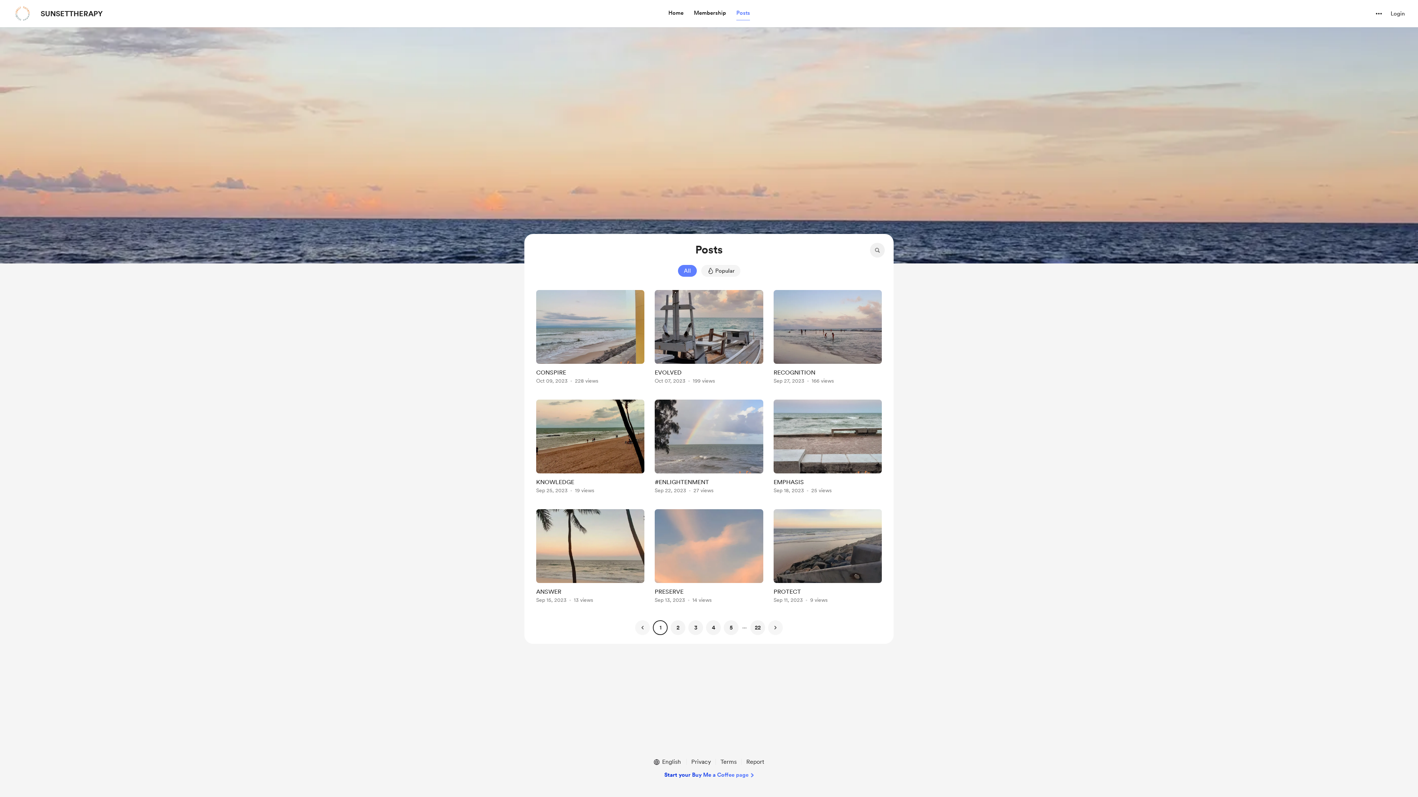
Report (755, 761)
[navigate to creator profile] (22, 13)
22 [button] (758, 627)
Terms (728, 761)
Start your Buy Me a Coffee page (706, 775)
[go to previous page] (642, 627)
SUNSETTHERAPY (72, 13)
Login (1398, 13)
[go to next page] (775, 627)
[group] (590, 338)
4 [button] (713, 627)
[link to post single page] (590, 338)
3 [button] (696, 627)
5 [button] (731, 627)
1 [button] (660, 627)
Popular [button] (724, 271)
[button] (676, 13)
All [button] (687, 271)
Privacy (701, 761)
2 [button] (678, 627)
